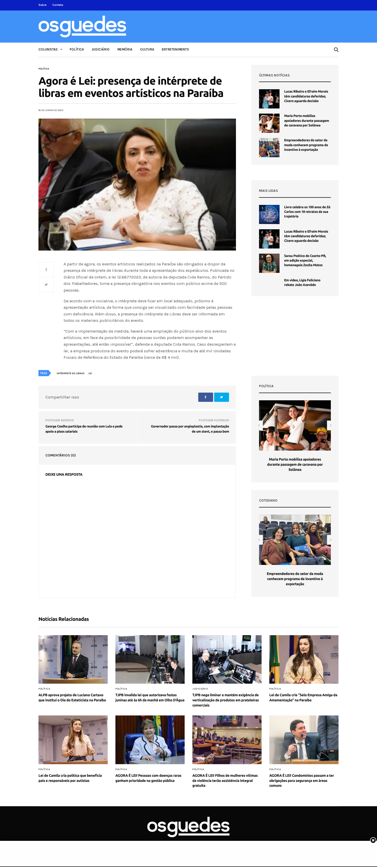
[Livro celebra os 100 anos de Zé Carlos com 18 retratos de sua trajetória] (269, 214)
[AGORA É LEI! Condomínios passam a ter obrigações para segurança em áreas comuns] (304, 739)
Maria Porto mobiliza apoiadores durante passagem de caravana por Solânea (306, 120)
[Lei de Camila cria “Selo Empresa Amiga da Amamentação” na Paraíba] (304, 659)
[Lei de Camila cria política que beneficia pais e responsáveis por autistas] (73, 739)
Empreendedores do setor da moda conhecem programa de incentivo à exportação (306, 144)
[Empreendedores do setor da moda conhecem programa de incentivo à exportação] (269, 147)
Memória (124, 49)
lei (90, 373)
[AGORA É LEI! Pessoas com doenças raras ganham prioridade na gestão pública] (150, 739)
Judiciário (101, 49)
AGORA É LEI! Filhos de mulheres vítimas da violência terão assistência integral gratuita (225, 780)
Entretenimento (175, 49)
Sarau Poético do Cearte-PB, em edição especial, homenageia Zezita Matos (305, 260)
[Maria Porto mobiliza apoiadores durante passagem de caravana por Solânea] (269, 123)
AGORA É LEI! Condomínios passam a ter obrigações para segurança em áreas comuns (301, 780)
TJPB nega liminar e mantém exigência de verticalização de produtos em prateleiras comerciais (225, 700)
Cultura (147, 49)
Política (77, 49)
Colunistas (48, 49)
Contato (57, 5)
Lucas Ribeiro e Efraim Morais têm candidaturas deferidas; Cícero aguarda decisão (306, 96)
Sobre (42, 5)
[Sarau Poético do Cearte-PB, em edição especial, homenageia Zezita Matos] (269, 263)
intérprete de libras (71, 373)
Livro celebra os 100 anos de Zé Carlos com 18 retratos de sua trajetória (307, 211)
